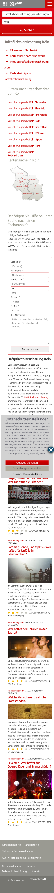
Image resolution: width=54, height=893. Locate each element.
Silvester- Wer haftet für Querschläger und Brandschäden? (29, 764)
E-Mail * (15, 306)
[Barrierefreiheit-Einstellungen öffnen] (51, 450)
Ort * (13, 288)
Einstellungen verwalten (27, 468)
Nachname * (17, 270)
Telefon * (15, 297)
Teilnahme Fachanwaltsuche (17, 851)
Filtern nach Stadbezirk (23, 50)
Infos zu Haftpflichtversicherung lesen (26, 64)
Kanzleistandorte (11, 844)
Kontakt (35, 871)
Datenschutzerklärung (14, 871)
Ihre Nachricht (18, 315)
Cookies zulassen (27, 462)
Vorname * (16, 261)
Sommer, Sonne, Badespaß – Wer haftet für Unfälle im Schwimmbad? (29, 550)
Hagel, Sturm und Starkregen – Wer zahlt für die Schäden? (28, 480)
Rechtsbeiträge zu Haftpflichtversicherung (17, 75)
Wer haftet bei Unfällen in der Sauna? (27, 630)
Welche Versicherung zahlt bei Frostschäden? (27, 699)
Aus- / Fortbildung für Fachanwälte (21, 857)
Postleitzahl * (17, 279)
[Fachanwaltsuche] (12, 5)
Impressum (32, 866)
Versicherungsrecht (27, 102)
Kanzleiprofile (31, 844)
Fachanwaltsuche (11, 866)
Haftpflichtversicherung (36, 397)
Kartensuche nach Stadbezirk (27, 55)
